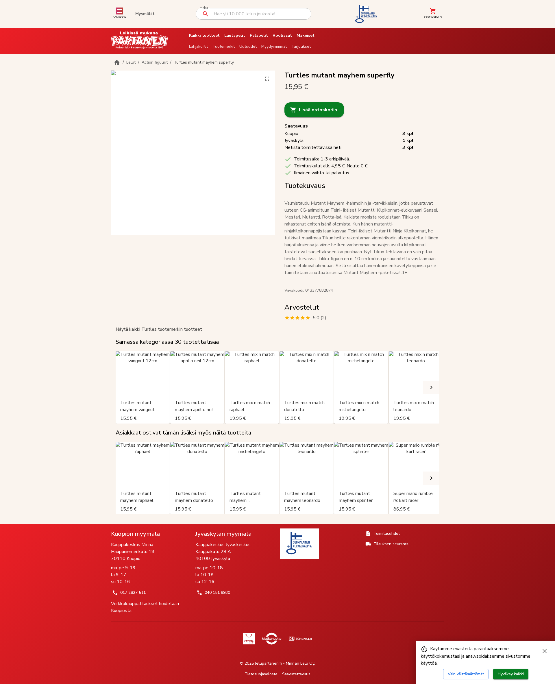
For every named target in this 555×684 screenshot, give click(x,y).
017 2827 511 (133, 592)
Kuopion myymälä (135, 534)
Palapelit (259, 35)
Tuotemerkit (223, 46)
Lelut (131, 62)
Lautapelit (234, 35)
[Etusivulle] (116, 62)
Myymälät (145, 13)
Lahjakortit (198, 46)
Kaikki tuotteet (204, 35)
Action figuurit (155, 62)
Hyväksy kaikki (511, 674)
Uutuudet (248, 46)
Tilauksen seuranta (390, 544)
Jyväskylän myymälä (223, 534)
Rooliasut (282, 35)
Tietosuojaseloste (261, 674)
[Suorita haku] (205, 14)
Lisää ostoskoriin (318, 110)
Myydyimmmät (274, 46)
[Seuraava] (431, 387)
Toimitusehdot (386, 533)
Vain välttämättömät (466, 674)
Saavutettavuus (296, 674)
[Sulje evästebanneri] (544, 651)
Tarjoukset (301, 46)
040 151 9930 (217, 592)
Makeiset (305, 35)
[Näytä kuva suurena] (267, 78)
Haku (204, 7)
